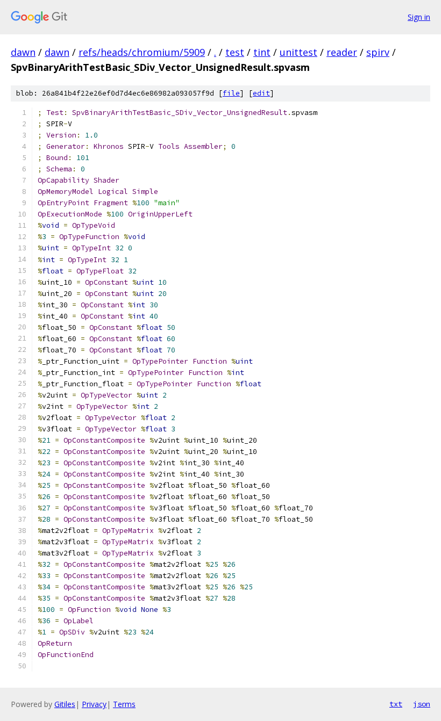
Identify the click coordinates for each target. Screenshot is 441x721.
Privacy (94, 704)
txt (395, 704)
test (234, 52)
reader (341, 52)
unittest (298, 52)
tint (262, 52)
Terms (124, 704)
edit (261, 93)
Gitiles (64, 704)
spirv (377, 52)
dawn (23, 52)
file (231, 93)
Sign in (419, 17)
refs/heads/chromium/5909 (142, 52)
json (421, 704)
